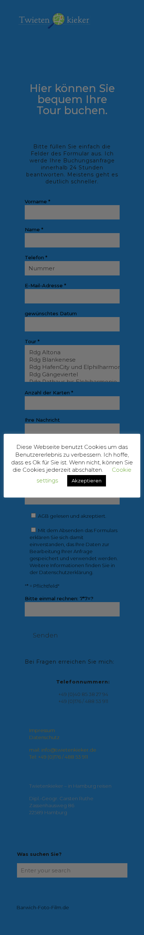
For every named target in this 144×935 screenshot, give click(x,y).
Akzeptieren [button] (87, 481)
